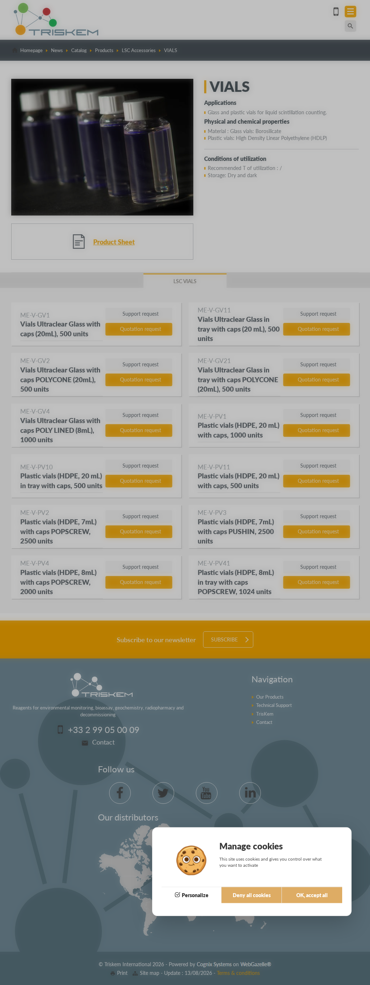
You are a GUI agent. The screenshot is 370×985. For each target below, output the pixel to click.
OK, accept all (312, 895)
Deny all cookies (252, 895)
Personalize (195, 895)
